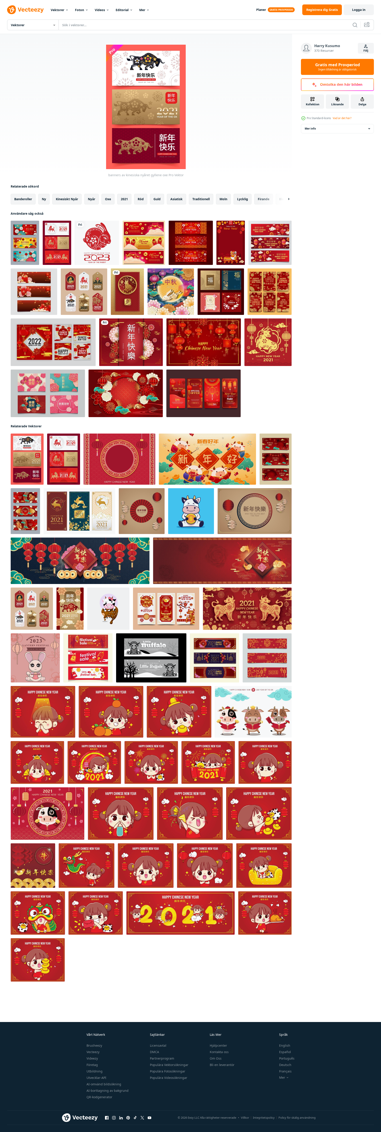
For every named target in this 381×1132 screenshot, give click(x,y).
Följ (365, 50)
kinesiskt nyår (67, 199)
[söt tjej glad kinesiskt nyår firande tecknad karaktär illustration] (94, 762)
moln (223, 199)
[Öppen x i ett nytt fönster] (142, 1118)
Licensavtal (158, 1045)
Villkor (245, 1118)
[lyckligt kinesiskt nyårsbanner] (270, 243)
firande (263, 199)
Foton (79, 10)
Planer (261, 10)
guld (157, 199)
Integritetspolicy (264, 1118)
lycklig (242, 199)
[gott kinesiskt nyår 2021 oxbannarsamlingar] (276, 459)
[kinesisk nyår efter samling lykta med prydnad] (53, 342)
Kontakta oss (219, 1052)
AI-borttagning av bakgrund (108, 1090)
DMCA (154, 1052)
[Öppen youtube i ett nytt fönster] (149, 1118)
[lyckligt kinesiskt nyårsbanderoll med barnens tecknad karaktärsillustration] (180, 913)
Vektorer (57, 10)
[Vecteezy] (25, 9)
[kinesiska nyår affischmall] (230, 243)
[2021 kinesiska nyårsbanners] (214, 657)
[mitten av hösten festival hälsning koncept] (170, 291)
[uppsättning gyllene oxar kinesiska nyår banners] (267, 657)
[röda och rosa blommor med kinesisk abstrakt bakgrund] (131, 342)
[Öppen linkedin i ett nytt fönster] (121, 1118)
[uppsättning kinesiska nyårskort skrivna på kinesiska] (48, 393)
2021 (124, 199)
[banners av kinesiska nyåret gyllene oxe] (27, 459)
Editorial (122, 10)
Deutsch (285, 1065)
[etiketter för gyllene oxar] (84, 291)
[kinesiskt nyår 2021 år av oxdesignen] (33, 865)
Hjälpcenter (218, 1045)
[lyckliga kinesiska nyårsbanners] (166, 609)
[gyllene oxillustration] (70, 609)
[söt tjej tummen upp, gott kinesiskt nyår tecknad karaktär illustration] (265, 762)
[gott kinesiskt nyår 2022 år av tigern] (97, 243)
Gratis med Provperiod (337, 67)
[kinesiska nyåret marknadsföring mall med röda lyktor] (203, 393)
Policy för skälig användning (297, 1118)
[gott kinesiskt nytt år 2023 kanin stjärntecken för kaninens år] (127, 291)
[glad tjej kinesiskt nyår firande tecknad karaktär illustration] (145, 865)
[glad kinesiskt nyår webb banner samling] (191, 243)
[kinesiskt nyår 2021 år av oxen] (268, 342)
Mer (142, 10)
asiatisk (176, 199)
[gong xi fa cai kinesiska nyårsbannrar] (25, 243)
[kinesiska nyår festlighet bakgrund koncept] (126, 393)
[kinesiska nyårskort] (221, 291)
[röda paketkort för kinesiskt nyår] (270, 291)
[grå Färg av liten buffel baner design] (151, 657)
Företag (92, 1065)
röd (141, 199)
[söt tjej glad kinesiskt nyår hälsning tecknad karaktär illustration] (151, 762)
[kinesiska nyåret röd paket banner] (144, 243)
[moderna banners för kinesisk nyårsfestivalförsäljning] (88, 657)
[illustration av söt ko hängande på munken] (108, 609)
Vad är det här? (342, 118)
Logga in (358, 10)
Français (285, 1071)
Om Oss (216, 1058)
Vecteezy (93, 1052)
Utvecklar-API (96, 1078)
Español (285, 1052)
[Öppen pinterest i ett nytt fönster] (128, 1118)
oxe (108, 199)
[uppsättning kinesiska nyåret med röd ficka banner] (34, 291)
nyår (91, 199)
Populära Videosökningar (168, 1078)
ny (44, 199)
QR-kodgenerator (99, 1097)
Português (286, 1058)
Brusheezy (94, 1045)
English (284, 1045)
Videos (100, 10)
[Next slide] (285, 199)
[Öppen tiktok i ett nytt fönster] (135, 1118)
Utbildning (95, 1071)
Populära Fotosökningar (167, 1071)
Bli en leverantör (222, 1065)
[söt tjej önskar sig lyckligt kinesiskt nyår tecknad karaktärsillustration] (43, 712)
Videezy (92, 1058)
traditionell (201, 199)
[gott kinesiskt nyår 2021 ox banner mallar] (25, 511)
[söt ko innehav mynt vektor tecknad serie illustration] (191, 511)
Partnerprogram (162, 1058)
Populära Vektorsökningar (169, 1065)
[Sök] (355, 25)
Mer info (310, 128)
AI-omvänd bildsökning (104, 1084)
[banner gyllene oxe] (57, 243)
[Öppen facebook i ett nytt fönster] (107, 1118)
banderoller (23, 199)
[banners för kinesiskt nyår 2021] (79, 511)
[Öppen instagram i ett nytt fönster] (114, 1118)
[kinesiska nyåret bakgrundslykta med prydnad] (203, 342)
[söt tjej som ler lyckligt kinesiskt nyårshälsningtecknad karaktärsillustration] (205, 865)
